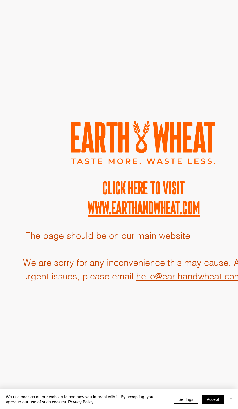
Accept (213, 399)
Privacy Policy (80, 402)
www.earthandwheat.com (144, 208)
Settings (185, 399)
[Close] (231, 399)
